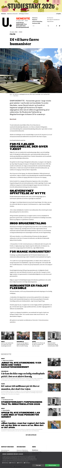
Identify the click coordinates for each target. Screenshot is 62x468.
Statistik (21, 462)
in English (58, 13)
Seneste (23, 18)
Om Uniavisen (50, 17)
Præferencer (13, 462)
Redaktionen (35, 450)
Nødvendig (6, 462)
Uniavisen (3, 13)
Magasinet (34, 19)
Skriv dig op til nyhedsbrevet (53, 19)
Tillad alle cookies (52, 465)
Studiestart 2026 (36, 23)
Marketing (27, 462)
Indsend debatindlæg (37, 21)
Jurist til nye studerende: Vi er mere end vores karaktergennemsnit (22, 25)
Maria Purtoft (13, 119)
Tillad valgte (38, 465)
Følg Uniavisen (50, 21)
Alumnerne (34, 17)
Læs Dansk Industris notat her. (17, 140)
